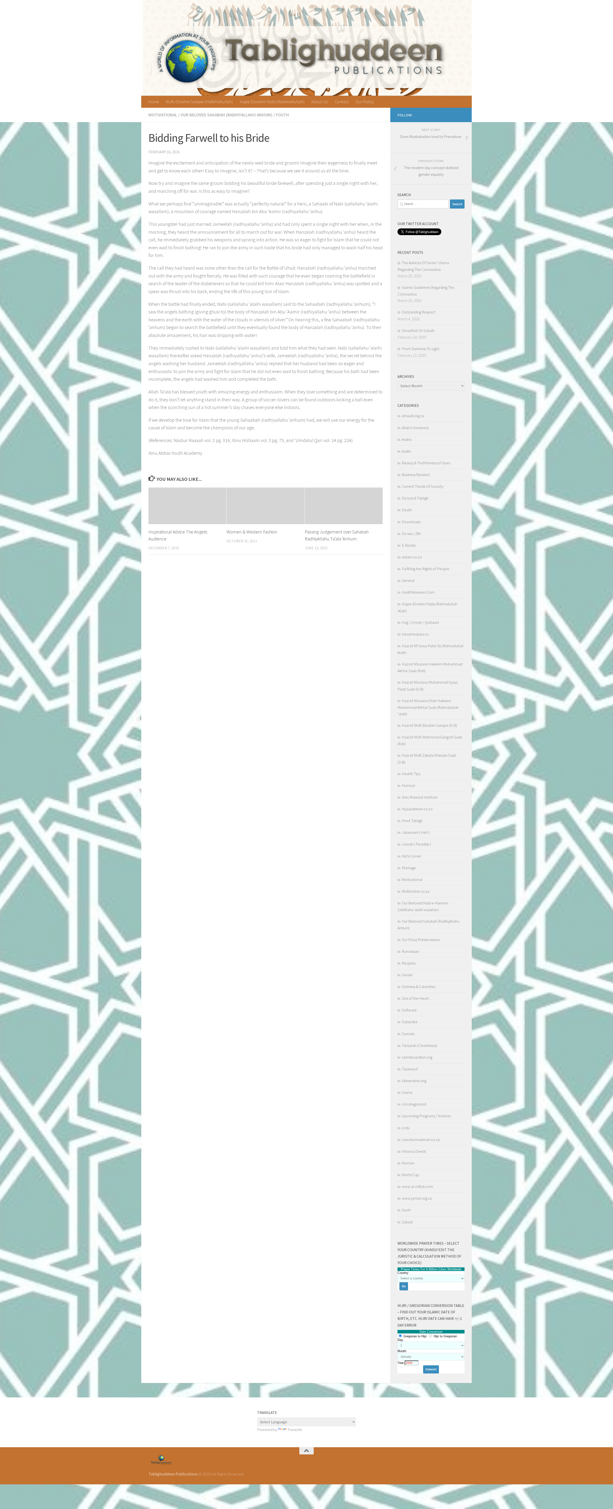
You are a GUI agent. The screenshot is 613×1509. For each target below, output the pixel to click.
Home (153, 101)
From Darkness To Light (420, 348)
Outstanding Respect (419, 312)
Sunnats (408, 1033)
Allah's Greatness (415, 427)
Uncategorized (414, 1104)
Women (408, 1163)
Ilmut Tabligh (412, 820)
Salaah (407, 974)
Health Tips (411, 773)
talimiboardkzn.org (417, 1057)
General (408, 580)
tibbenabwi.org (414, 1080)
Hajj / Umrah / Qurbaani (420, 622)
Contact (342, 101)
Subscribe (410, 1021)
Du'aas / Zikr (411, 533)
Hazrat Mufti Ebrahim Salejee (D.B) (429, 725)
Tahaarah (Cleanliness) (419, 1045)
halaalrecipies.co (415, 634)
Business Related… (417, 474)
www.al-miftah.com (417, 1186)
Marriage (409, 867)
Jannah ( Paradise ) (416, 844)
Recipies (408, 963)
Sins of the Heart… (417, 998)
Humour (408, 785)
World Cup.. (411, 1174)
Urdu (406, 1127)
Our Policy (365, 101)
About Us (319, 101)
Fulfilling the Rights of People (425, 568)
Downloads (411, 521)
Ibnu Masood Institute (419, 797)
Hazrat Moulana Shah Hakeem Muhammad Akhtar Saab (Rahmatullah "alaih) (428, 707)
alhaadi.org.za (413, 415)
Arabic (407, 439)
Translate (294, 1429)
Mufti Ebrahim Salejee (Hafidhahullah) (199, 101)
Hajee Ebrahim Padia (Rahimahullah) (272, 101)
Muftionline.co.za (415, 891)
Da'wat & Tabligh (415, 498)
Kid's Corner (411, 856)
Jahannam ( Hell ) (415, 832)
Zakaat (407, 1222)
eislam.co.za (412, 557)
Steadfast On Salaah (418, 330)
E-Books (409, 545)
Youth (282, 115)
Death (407, 509)
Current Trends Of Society (422, 486)
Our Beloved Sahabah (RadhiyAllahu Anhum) (226, 115)
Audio (406, 451)
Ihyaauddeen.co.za (417, 808)
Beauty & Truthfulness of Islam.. (427, 462)
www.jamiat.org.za (417, 1198)
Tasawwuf (410, 1069)
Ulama (407, 1092)
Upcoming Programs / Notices (426, 1115)
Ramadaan (410, 951)
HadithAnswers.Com (418, 592)
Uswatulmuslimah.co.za (421, 1139)
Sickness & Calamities (419, 986)
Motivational (162, 115)
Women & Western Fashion (252, 532)
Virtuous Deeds (414, 1151)
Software (409, 1010)
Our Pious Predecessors (421, 939)
